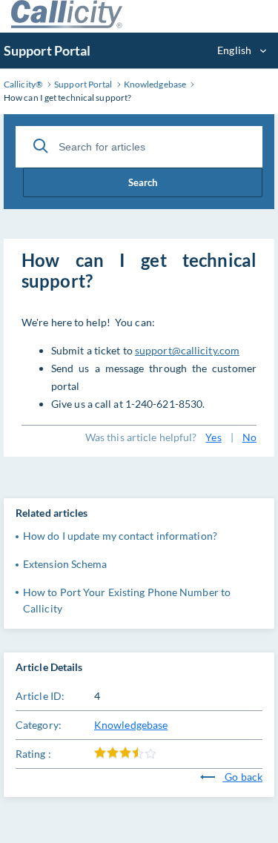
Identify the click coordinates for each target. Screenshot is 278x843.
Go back (242, 776)
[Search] (40, 146)
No (249, 437)
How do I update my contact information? (120, 535)
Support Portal (47, 50)
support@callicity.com (187, 350)
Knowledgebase (131, 724)
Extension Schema (65, 564)
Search (142, 182)
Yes (213, 437)
